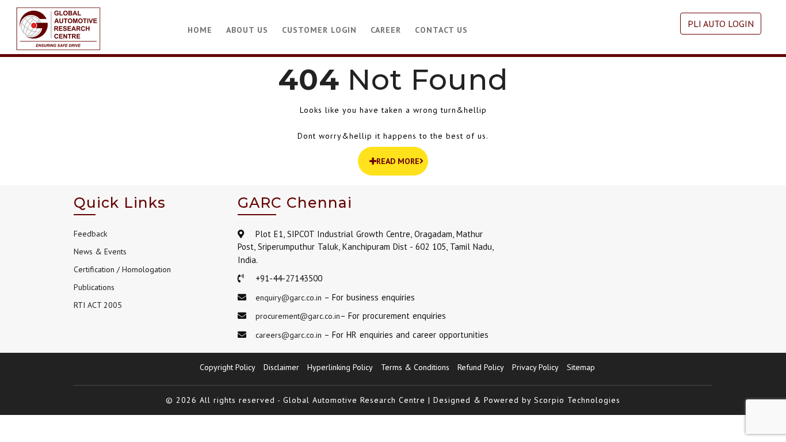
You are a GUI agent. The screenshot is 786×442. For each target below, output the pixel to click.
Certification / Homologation (122, 269)
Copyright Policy (227, 367)
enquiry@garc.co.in (288, 297)
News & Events (100, 251)
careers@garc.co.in (288, 335)
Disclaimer (281, 367)
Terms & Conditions (415, 367)
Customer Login (319, 30)
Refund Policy (480, 367)
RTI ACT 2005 (98, 305)
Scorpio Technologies (577, 400)
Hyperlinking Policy (340, 367)
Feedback (90, 233)
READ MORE (397, 161)
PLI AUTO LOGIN (721, 23)
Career (386, 30)
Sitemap (581, 367)
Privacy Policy (535, 367)
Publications (94, 287)
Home (200, 30)
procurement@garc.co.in (297, 316)
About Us (247, 30)
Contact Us (441, 30)
